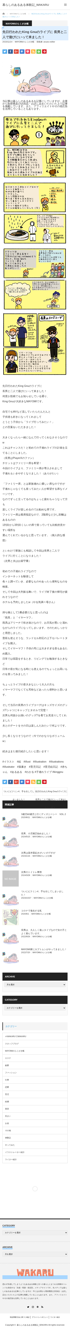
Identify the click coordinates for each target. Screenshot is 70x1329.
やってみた (10, 1145)
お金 (7, 1123)
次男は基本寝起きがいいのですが (38, 852)
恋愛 (7, 1087)
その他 (8, 1130)
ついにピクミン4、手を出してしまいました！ (18, 793)
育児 (7, 1094)
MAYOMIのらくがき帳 (24, 42)
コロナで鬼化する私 (31, 910)
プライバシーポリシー (40, 1317)
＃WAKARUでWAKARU (15, 1036)
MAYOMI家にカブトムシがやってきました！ (44, 949)
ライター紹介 (11, 1159)
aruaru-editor (49, 42)
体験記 (8, 1138)
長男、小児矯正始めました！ (36, 833)
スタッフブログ (12, 1044)
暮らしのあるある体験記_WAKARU (32, 1325)
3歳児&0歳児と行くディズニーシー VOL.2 (43, 814)
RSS (42, 1307)
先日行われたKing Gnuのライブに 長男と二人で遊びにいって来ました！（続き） (51, 793)
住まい (8, 1116)
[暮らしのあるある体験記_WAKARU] (25, 4)
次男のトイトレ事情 (31, 872)
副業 (7, 1065)
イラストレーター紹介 (15, 1152)
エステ (8, 1058)
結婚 (7, 1101)
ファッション (11, 1072)
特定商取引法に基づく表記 (19, 1317)
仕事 (7, 1080)
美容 (7, 1109)
